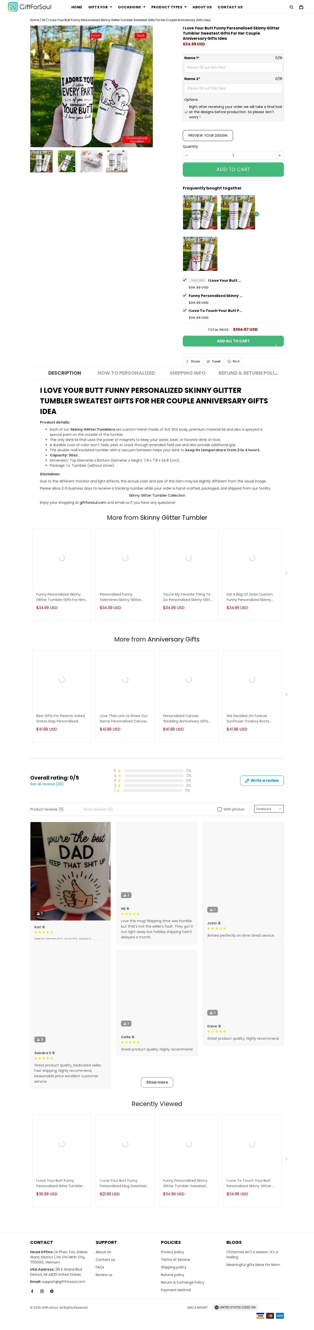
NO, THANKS (157, 690)
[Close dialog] (188, 627)
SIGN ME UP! (157, 675)
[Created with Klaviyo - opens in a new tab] (157, 705)
